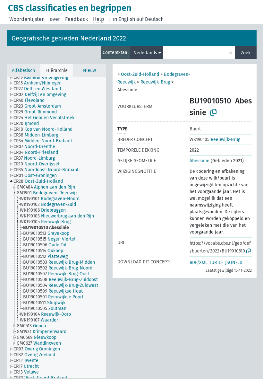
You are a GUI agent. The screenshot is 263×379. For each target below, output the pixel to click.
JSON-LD (233, 262)
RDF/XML (199, 262)
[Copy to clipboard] (213, 112)
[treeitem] (43, 77)
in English (124, 19)
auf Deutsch (150, 19)
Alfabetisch (23, 70)
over (55, 19)
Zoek (245, 53)
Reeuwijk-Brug (155, 82)
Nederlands (145, 53)
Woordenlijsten (27, 19)
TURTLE (216, 262)
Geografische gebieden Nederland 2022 (69, 38)
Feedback (76, 19)
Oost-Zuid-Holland (140, 74)
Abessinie (199, 160)
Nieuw (89, 70)
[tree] (56, 227)
